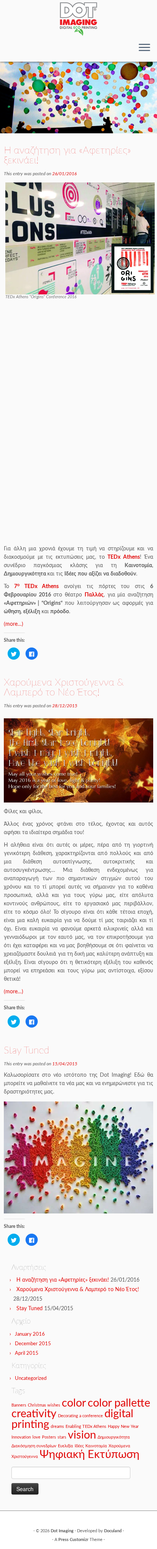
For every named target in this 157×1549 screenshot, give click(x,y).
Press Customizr (73, 1540)
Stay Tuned (26, 1050)
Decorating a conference (80, 1416)
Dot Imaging (62, 1531)
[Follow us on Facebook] (8, 50)
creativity (33, 1414)
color (74, 1403)
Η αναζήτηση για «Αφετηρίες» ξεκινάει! (67, 155)
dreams (57, 1426)
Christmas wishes (44, 1405)
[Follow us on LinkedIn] (14, 50)
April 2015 (26, 1353)
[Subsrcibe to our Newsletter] (21, 50)
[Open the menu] (144, 48)
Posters (49, 1437)
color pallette (119, 1403)
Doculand (113, 1531)
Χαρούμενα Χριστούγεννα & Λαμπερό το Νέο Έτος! (64, 687)
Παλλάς (94, 595)
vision (82, 1435)
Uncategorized (30, 1378)
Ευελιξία (65, 1446)
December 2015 (33, 1343)
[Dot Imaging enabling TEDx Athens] (80, 238)
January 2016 (30, 1334)
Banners (18, 1405)
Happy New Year (123, 1426)
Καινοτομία (96, 1446)
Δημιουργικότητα (114, 1437)
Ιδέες (79, 1446)
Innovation (21, 1437)
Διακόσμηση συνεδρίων (33, 1446)
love (36, 1437)
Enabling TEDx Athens (86, 1426)
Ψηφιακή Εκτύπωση (89, 1454)
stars (62, 1437)
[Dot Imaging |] (78, 19)
